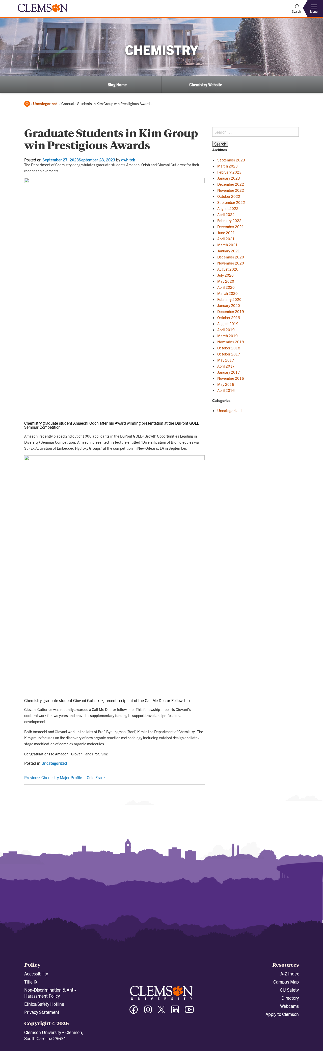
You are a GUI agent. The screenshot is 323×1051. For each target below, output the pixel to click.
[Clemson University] (43, 12)
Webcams (289, 1006)
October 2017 (228, 353)
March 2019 (227, 335)
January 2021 (228, 250)
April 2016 (226, 390)
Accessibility (36, 973)
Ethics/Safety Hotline (44, 1004)
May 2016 (225, 384)
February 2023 (229, 172)
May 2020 (225, 281)
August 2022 (227, 208)
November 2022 (230, 190)
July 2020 (225, 275)
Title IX (30, 982)
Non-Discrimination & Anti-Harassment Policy (50, 993)
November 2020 (230, 262)
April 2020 (226, 287)
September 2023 (231, 159)
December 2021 (230, 226)
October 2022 (228, 196)
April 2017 (226, 366)
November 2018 (230, 341)
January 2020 (228, 305)
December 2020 (230, 256)
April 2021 (226, 238)
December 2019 (230, 311)
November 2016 (230, 378)
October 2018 (228, 347)
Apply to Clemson (282, 1014)
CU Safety (289, 990)
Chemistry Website (205, 84)
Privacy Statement (41, 1012)
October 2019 (228, 317)
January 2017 (228, 372)
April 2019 (226, 329)
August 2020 (227, 269)
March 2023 (227, 165)
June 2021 (226, 232)
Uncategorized (45, 103)
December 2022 (230, 184)
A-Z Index (289, 973)
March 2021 (227, 244)
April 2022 (226, 214)
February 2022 (229, 220)
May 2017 (225, 359)
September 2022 (231, 202)
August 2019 (227, 323)
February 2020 (229, 299)
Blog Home (117, 84)
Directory (290, 998)
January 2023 (228, 178)
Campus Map (286, 982)
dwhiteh (128, 159)
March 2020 (227, 293)
